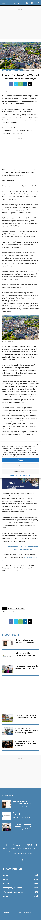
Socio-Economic (17, 70)
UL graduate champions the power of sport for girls (26, 667)
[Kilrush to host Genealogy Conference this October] (7, 718)
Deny (20, 466)
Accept (20, 460)
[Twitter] (16, 84)
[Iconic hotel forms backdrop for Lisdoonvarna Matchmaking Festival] (7, 731)
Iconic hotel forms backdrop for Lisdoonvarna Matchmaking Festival (26, 730)
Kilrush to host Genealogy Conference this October (25, 716)
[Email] (30, 84)
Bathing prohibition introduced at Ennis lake (24, 654)
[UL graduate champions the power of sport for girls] (7, 669)
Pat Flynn (16, 806)
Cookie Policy (13, 475)
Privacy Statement (25, 475)
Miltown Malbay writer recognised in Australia (24, 641)
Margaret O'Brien (9, 611)
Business (6, 70)
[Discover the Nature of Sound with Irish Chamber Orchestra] (7, 744)
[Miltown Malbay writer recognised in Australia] (7, 643)
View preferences (20, 472)
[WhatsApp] (20, 84)
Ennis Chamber (19, 608)
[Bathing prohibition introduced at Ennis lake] (7, 656)
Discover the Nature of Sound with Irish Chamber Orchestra (25, 743)
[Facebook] (11, 84)
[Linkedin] (25, 84)
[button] (38, 444)
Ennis (10, 608)
